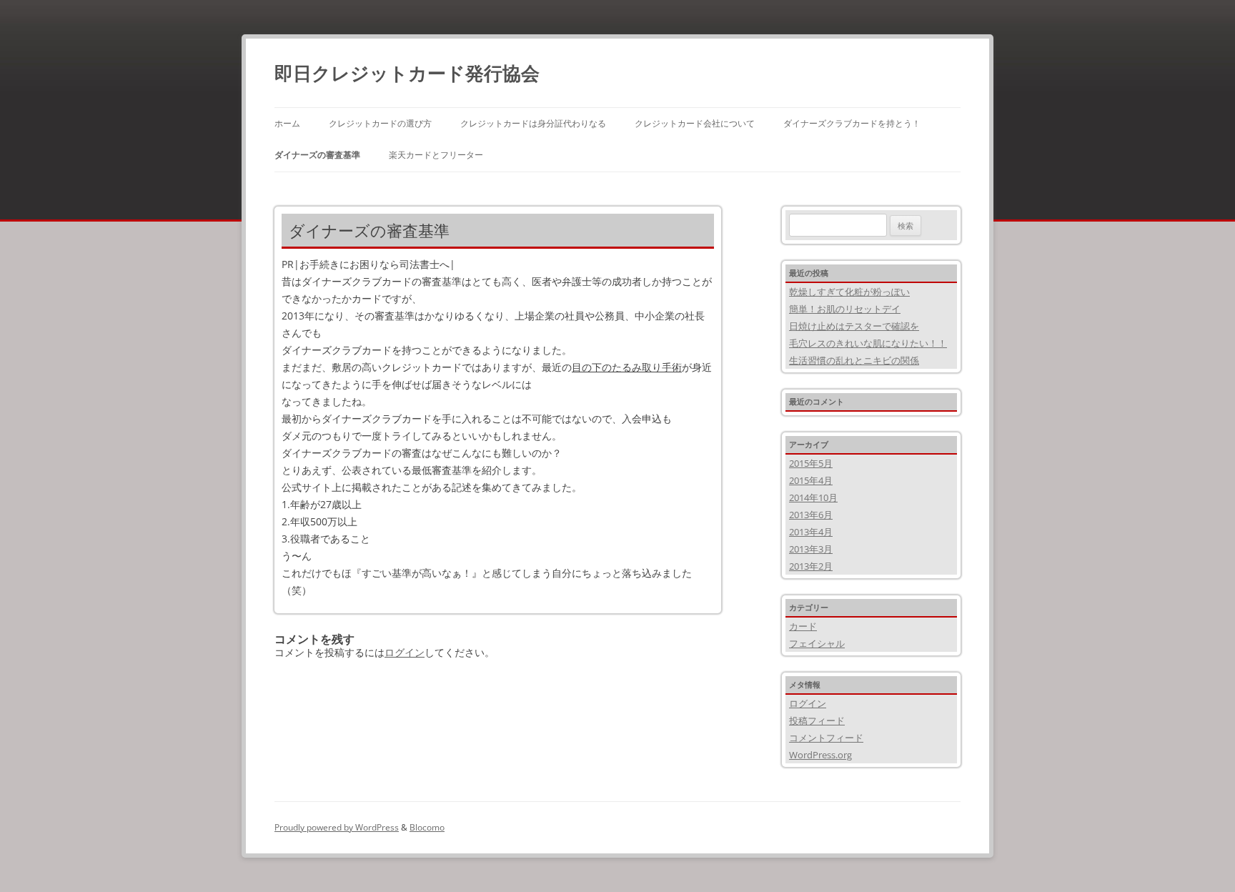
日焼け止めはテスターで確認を (854, 325)
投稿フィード (817, 720)
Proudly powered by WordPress (336, 827)
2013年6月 (811, 514)
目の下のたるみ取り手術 (627, 367)
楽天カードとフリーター (436, 155)
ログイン (405, 652)
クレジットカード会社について (695, 123)
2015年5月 (811, 463)
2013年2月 (811, 566)
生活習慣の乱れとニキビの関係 (854, 360)
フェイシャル (817, 643)
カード (803, 626)
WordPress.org (820, 754)
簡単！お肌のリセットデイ (845, 308)
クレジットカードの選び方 (380, 123)
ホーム (287, 123)
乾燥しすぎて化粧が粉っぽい (849, 291)
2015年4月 (811, 480)
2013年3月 (811, 548)
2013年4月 (811, 531)
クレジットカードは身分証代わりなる (533, 123)
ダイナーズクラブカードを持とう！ (852, 123)
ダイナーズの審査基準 (317, 155)
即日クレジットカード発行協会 (407, 73)
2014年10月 (813, 497)
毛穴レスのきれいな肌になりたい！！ (868, 343)
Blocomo (427, 827)
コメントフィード (826, 737)
